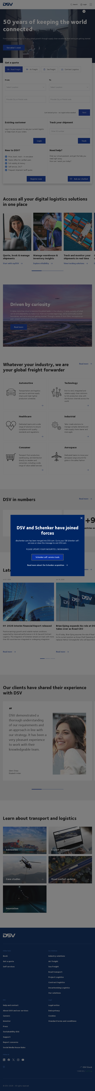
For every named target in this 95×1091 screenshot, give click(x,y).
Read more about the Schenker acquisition (46, 565)
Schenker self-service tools (47, 557)
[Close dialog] (81, 518)
